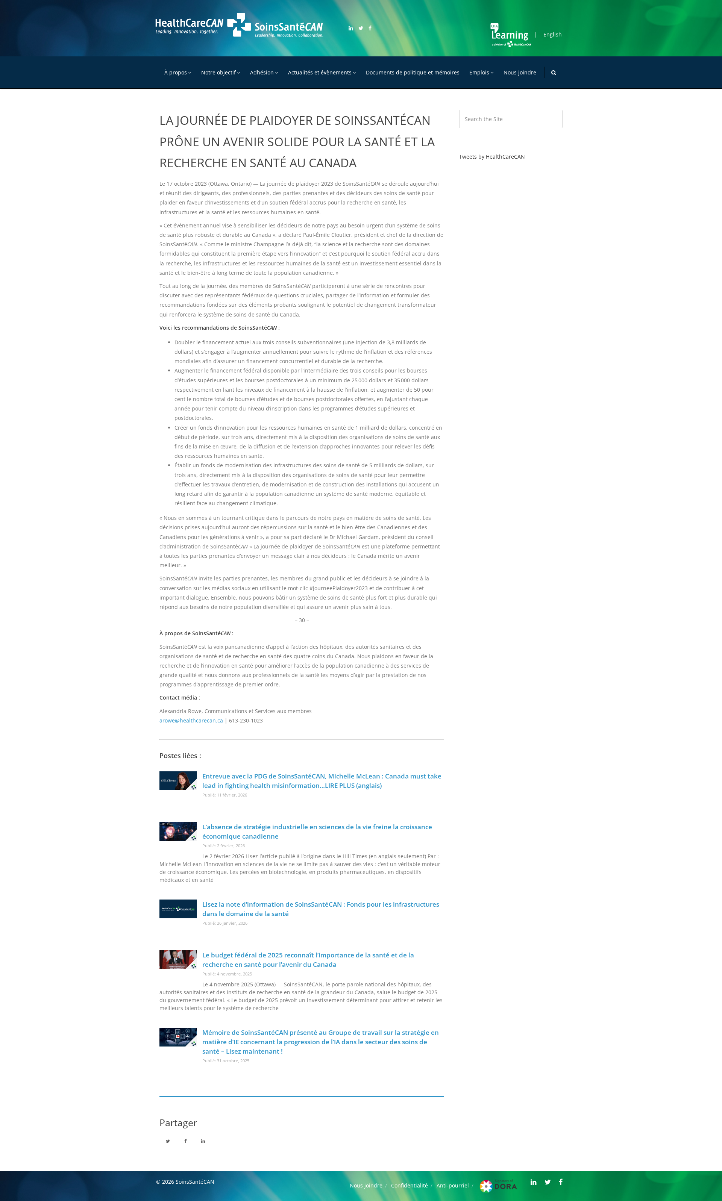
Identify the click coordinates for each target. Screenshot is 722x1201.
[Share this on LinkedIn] (203, 1141)
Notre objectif (218, 72)
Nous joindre (520, 72)
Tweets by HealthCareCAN (492, 156)
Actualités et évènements (320, 72)
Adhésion (262, 72)
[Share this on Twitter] (168, 1141)
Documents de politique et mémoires (413, 72)
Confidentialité (409, 1185)
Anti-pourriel (453, 1185)
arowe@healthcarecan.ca (191, 720)
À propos (175, 72)
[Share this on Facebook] (185, 1141)
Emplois (479, 72)
